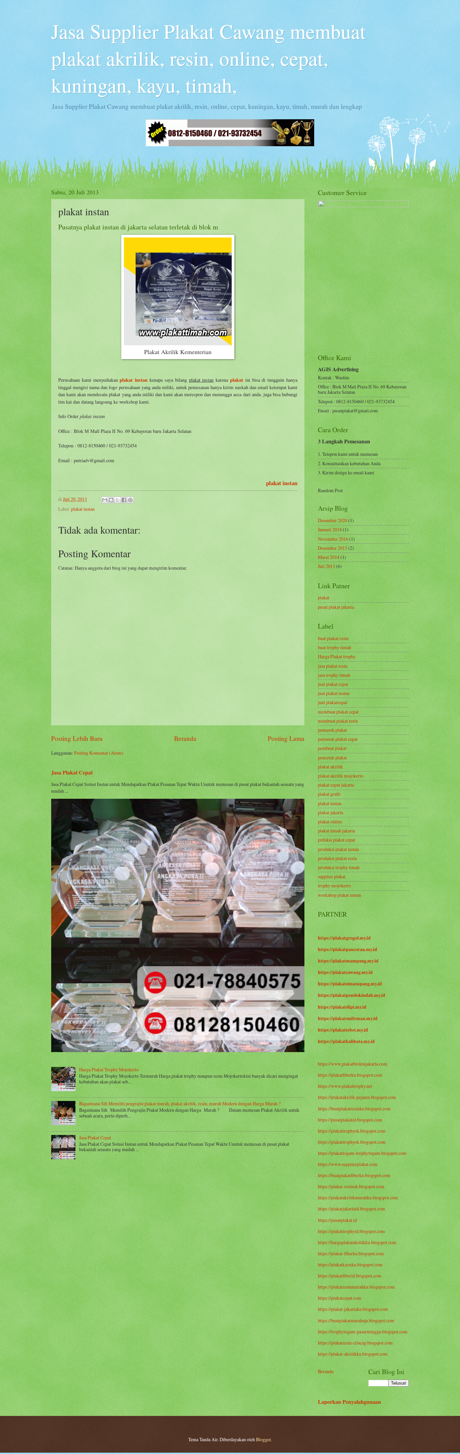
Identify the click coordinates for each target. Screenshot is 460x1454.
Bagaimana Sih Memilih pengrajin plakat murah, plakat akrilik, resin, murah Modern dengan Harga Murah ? (180, 1103)
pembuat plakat (332, 748)
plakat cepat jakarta (336, 785)
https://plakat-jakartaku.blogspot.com (353, 1309)
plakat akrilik (330, 766)
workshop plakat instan (339, 895)
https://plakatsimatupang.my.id (350, 983)
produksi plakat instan (338, 849)
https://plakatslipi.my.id (342, 1007)
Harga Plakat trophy (337, 656)
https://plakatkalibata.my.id (346, 1041)
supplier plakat (332, 876)
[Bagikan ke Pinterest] (130, 500)
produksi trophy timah (339, 867)
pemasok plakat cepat (338, 739)
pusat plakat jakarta (336, 607)
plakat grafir (329, 794)
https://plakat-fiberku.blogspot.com (351, 1253)
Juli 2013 (326, 566)
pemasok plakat (332, 730)
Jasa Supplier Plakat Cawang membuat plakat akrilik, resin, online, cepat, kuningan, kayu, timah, (208, 58)
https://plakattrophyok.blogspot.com (352, 1131)
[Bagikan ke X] (117, 500)
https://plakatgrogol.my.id (344, 938)
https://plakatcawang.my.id (345, 972)
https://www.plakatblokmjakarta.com (352, 1064)
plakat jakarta (330, 812)
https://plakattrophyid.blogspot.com (351, 1231)
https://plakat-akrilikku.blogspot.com (353, 1354)
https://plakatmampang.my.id (348, 960)
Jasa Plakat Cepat (72, 772)
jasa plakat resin (333, 666)
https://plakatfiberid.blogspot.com (349, 1275)
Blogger (263, 1439)
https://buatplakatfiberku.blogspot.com (354, 1175)
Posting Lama (286, 738)
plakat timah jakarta (336, 830)
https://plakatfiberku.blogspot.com (350, 1075)
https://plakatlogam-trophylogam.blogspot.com (362, 1153)
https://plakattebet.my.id (343, 1029)
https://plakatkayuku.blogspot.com (350, 1264)
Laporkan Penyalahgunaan (349, 1402)
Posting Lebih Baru (77, 738)
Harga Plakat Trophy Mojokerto (109, 1069)
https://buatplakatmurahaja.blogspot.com (356, 1320)
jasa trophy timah (334, 675)
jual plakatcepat (332, 702)
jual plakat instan (334, 693)
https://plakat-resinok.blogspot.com (351, 1186)
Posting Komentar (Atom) (98, 753)
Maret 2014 (328, 557)
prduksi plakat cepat (336, 839)
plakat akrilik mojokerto (340, 775)
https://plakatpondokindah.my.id (351, 995)
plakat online (330, 821)
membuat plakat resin (338, 721)
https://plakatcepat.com (339, 1298)
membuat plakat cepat (338, 711)
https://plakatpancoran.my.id (347, 949)
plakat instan (281, 483)
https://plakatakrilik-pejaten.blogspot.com (357, 1097)
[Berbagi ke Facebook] (124, 500)
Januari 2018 (330, 529)
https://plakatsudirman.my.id (347, 1018)
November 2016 (333, 539)
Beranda (185, 738)
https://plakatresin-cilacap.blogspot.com (355, 1342)
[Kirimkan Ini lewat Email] (104, 500)
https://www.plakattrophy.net (345, 1086)
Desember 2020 (332, 520)
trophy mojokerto (334, 885)
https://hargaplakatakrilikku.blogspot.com (357, 1242)
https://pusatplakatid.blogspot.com (350, 1119)
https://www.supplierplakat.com (347, 1164)
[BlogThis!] (111, 500)
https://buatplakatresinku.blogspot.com (354, 1108)
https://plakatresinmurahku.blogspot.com (356, 1287)
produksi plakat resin (337, 858)
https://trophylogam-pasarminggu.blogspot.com (362, 1331)
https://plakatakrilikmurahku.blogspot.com (358, 1197)
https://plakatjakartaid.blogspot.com (351, 1208)
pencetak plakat (332, 757)
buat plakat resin (333, 638)
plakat (323, 597)
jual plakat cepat (333, 684)
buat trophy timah (334, 647)
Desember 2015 (332, 548)
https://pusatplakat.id (337, 1220)
